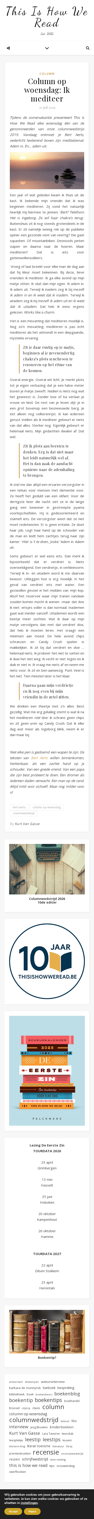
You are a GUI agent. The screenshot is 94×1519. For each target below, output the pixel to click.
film (74, 1421)
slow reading (58, 1459)
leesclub (67, 1433)
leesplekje (16, 1440)
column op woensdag (47, 807)
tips (52, 1466)
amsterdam (16, 1381)
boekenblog (67, 1394)
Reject (32, 1511)
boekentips (48, 1400)
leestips (51, 1439)
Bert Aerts (39, 758)
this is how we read (28, 1465)
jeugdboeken (39, 1427)
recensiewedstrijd (72, 1453)
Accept (13, 1511)
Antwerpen (32, 1381)
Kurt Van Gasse (27, 824)
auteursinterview (53, 1382)
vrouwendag (66, 1466)
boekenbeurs (44, 1394)
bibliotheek (17, 1394)
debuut (64, 1421)
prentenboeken (20, 1453)
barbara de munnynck (25, 1388)
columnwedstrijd (23, 813)
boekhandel (72, 1401)
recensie (46, 1452)
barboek (49, 1388)
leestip (33, 1439)
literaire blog (17, 1446)
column (53, 1407)
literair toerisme (38, 1446)
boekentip (21, 1400)
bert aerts (19, 807)
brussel (14, 1408)
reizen (14, 1459)
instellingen (29, 1503)
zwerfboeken (17, 1472)
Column (47, 74)
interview (18, 1427)
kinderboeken (61, 1427)
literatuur (58, 1446)
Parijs (69, 1446)
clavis (36, 1408)
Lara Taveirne (51, 1433)
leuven (67, 1440)
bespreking (65, 1387)
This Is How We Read (47, 16)
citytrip (26, 1408)
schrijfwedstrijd (35, 1459)
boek (30, 1394)
